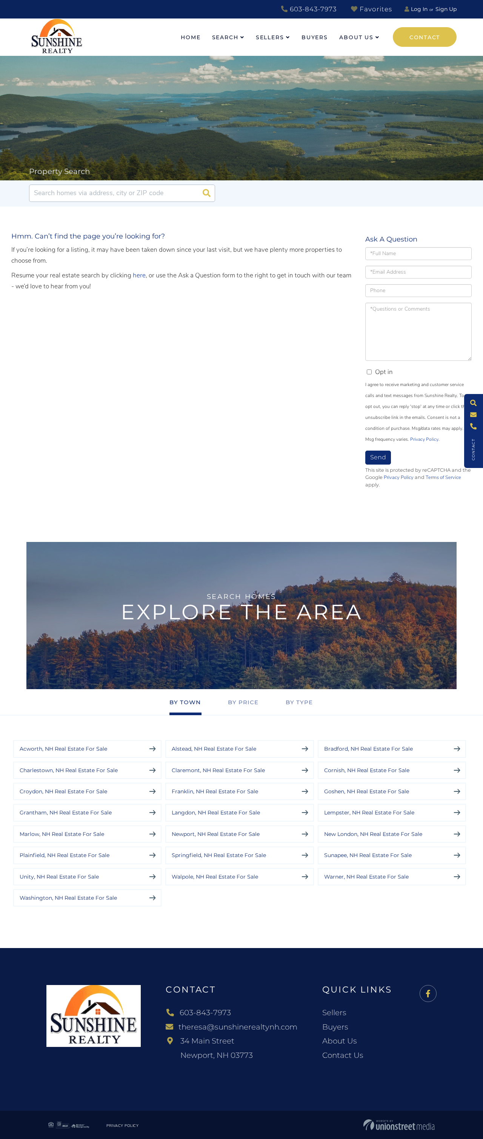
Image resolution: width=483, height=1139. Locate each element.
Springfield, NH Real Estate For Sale (219, 855)
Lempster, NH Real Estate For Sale (369, 812)
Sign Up (446, 9)
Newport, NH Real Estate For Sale (216, 834)
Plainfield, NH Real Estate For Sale (64, 855)
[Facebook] (428, 993)
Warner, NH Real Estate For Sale (366, 876)
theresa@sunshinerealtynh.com (237, 1026)
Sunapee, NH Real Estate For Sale (368, 855)
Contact (424, 37)
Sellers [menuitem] (270, 37)
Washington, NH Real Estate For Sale (68, 897)
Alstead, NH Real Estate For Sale (214, 748)
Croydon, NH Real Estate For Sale (63, 791)
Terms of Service (443, 477)
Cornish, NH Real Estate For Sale (366, 770)
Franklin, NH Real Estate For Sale (215, 791)
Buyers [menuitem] (314, 37)
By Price (243, 702)
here (139, 275)
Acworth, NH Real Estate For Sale (63, 748)
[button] (206, 193)
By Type (299, 702)
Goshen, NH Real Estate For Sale (366, 791)
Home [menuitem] (191, 37)
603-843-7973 (312, 9)
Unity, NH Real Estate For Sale (59, 876)
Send (378, 457)
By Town (185, 702)
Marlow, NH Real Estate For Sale (62, 834)
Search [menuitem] (225, 37)
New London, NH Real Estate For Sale (373, 834)
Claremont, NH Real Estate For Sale (218, 770)
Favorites (375, 9)
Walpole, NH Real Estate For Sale (215, 876)
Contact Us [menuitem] (342, 1055)
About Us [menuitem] (356, 37)
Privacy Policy (424, 439)
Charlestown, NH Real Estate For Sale (69, 770)
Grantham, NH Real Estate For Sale (66, 812)
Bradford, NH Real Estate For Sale (368, 748)
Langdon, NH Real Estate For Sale (216, 812)
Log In (419, 9)
